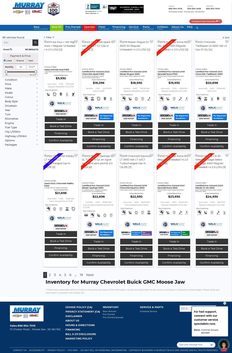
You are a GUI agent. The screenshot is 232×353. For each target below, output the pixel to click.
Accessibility (37, 350)
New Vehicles (109, 311)
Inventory (111, 307)
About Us (72, 320)
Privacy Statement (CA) (82, 311)
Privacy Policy (56, 350)
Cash (30, 60)
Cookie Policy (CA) (78, 307)
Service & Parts (151, 307)
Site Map (73, 350)
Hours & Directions (80, 325)
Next (90, 275)
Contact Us (20, 350)
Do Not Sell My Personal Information (103, 350)
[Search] (35, 42)
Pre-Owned (109, 314)
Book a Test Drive (61, 126)
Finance (20, 60)
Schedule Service (148, 311)
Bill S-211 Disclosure (80, 334)
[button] (41, 28)
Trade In (61, 119)
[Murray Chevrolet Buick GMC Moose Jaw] (28, 8)
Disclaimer (73, 316)
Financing (61, 133)
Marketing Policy (78, 338)
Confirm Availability (61, 140)
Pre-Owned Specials (113, 317)
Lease (9, 60)
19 (81, 275)
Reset (6, 49)
